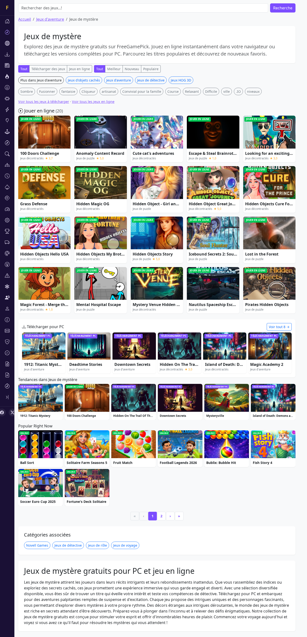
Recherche (282, 8)
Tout (23, 69)
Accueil (24, 19)
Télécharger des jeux (48, 69)
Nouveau (132, 69)
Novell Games (37, 545)
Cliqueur (88, 91)
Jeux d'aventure (50, 19)
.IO (238, 91)
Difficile (211, 91)
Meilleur (114, 69)
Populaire (151, 69)
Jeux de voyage (125, 545)
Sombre (26, 91)
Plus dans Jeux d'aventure (41, 80)
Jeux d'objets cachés (84, 80)
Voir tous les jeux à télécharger (43, 101)
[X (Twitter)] (12, 412)
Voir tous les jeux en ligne (93, 101)
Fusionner (47, 91)
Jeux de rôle (97, 545)
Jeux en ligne (79, 69)
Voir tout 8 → (279, 327)
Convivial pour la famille (141, 91)
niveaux (253, 91)
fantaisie (68, 91)
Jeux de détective (151, 80)
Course (173, 91)
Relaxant (192, 91)
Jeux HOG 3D (181, 80)
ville (226, 91)
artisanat (109, 91)
